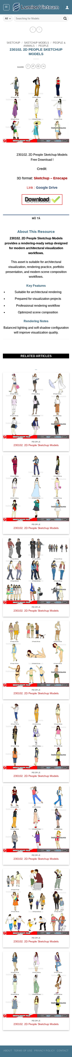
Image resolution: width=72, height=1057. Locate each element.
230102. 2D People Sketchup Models (36, 445)
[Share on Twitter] (33, 66)
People (43, 45)
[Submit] (65, 18)
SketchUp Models (36, 42)
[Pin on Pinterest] (38, 66)
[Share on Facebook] (28, 66)
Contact (63, 1050)
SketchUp (13, 42)
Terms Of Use (23, 1050)
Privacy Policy (44, 1050)
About (7, 1050)
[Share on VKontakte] (43, 66)
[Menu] (6, 7)
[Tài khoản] (67, 7)
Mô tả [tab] (36, 218)
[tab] (36, 224)
